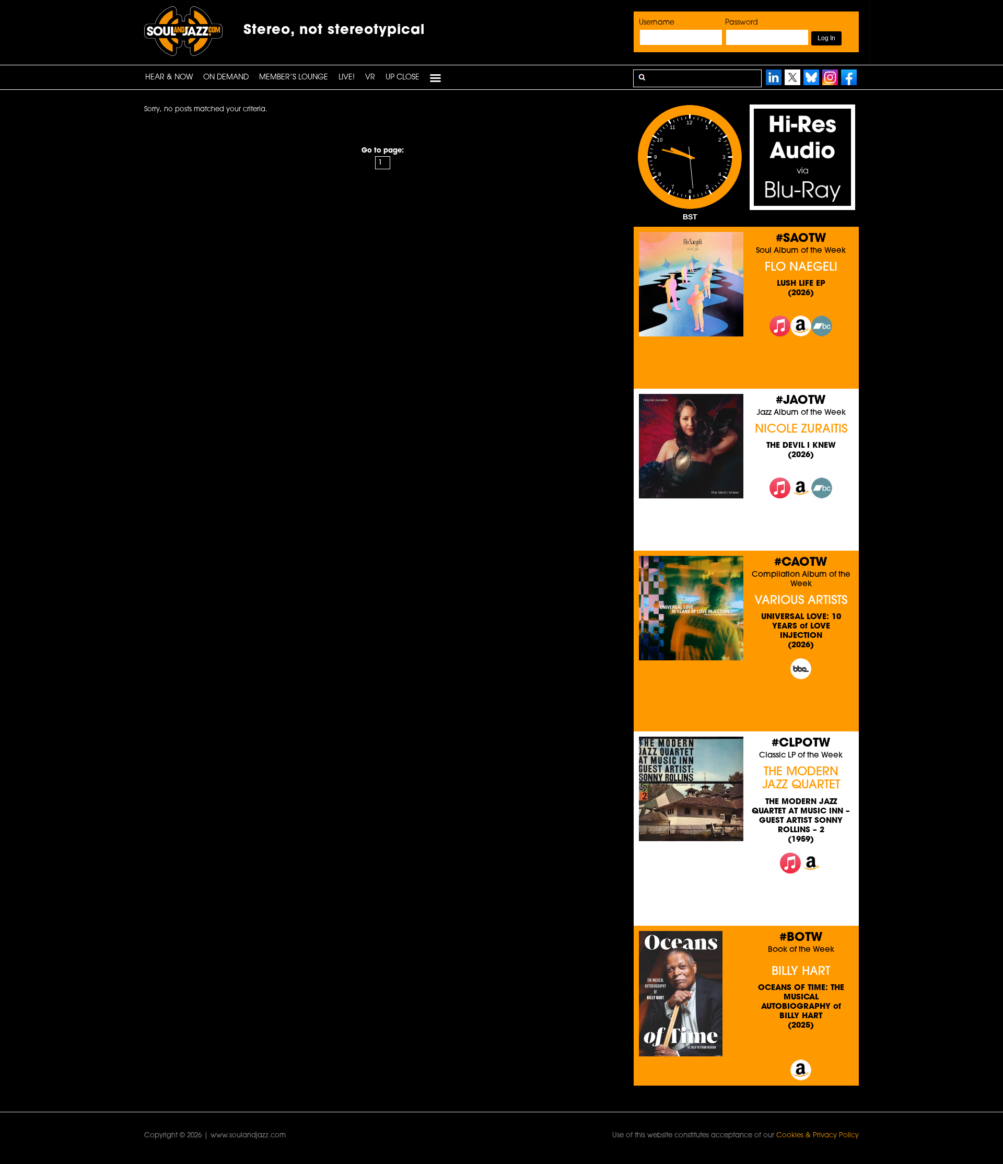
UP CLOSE (402, 78)
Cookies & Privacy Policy (817, 1135)
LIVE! (347, 78)
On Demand (226, 78)
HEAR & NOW (169, 78)
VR (370, 78)
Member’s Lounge (293, 78)
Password (741, 23)
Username (656, 23)
